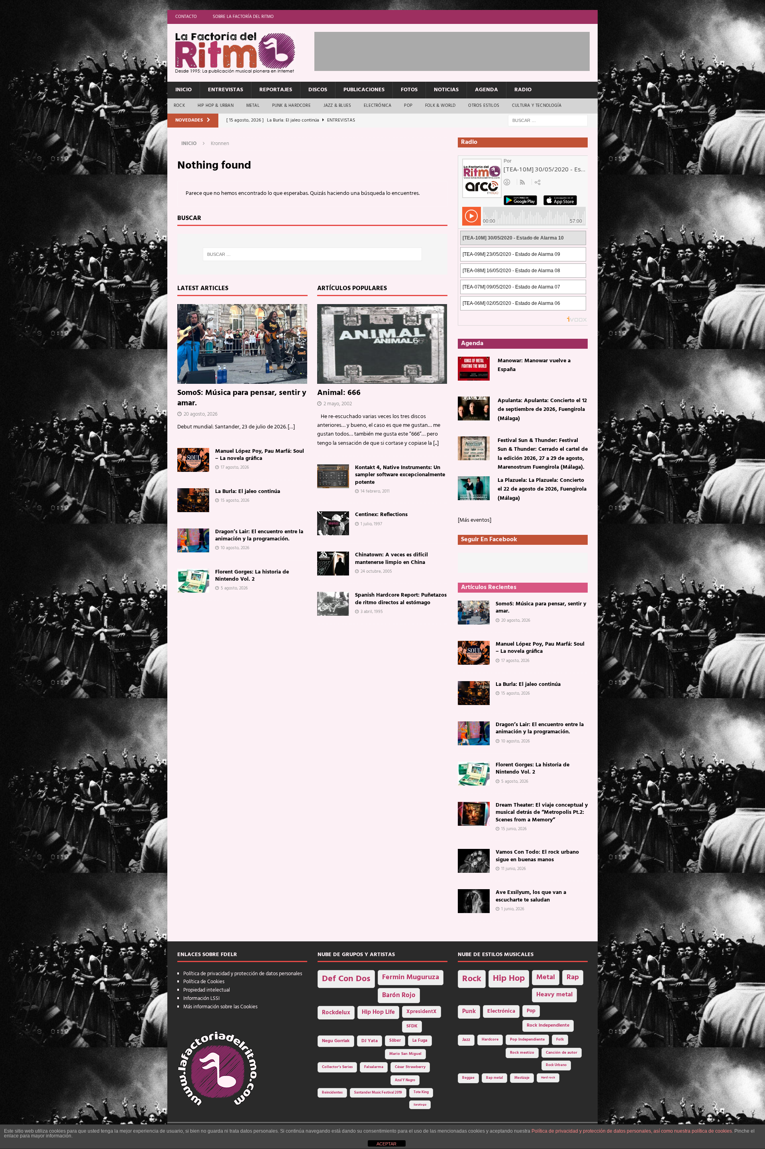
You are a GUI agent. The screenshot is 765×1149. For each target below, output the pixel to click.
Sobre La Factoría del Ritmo (243, 16)
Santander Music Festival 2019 (378, 1093)
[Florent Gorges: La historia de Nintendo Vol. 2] (193, 581)
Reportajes (275, 89)
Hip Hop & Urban (215, 105)
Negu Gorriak (336, 1041)
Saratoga (420, 1104)
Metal (252, 105)
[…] (291, 427)
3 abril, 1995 (372, 611)
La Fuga (420, 1040)
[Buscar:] (548, 120)
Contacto (186, 16)
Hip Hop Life (378, 1012)
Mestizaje (522, 1078)
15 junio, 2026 (514, 829)
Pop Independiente (527, 1040)
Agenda (486, 89)
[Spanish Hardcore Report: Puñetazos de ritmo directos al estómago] (333, 604)
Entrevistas (225, 89)
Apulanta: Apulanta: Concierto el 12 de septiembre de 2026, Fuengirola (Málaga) (542, 409)
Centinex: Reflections (381, 514)
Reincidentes (332, 1093)
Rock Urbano (556, 1065)
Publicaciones (363, 89)
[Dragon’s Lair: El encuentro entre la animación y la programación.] (193, 540)
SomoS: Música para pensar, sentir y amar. (241, 398)
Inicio (183, 89)
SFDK (412, 1026)
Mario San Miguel (405, 1054)
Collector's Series (337, 1067)
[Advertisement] (459, 50)
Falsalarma (373, 1067)
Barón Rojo (399, 995)
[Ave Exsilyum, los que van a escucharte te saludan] (474, 901)
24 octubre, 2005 (376, 571)
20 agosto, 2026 (201, 414)
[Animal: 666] (382, 344)
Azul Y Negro (405, 1080)
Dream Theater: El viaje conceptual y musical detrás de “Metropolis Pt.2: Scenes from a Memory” (542, 812)
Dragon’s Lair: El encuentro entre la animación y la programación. (259, 535)
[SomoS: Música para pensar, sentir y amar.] (242, 344)
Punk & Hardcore (291, 105)
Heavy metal (554, 995)
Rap (573, 977)
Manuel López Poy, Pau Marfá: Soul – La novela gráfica (259, 455)
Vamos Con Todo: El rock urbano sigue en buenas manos (537, 856)
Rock (179, 105)
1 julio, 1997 (371, 524)
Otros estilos (483, 105)
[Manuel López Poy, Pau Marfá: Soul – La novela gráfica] (193, 460)
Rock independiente (548, 1025)
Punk (469, 1011)
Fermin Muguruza (410, 977)
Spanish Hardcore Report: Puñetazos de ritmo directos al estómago (401, 599)
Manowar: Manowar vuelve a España (534, 365)
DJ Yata (369, 1041)
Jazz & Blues (337, 105)
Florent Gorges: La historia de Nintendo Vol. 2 (252, 576)
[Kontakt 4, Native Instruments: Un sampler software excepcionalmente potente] (333, 476)
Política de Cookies (203, 982)
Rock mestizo (522, 1053)
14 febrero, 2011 (375, 491)
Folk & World (440, 105)
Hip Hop (509, 979)
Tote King (421, 1092)
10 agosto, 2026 (235, 548)
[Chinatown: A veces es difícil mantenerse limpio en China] (333, 563)
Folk (560, 1040)
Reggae (468, 1078)
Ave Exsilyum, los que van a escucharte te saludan (531, 896)
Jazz (466, 1039)
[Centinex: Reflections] (333, 523)
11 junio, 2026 (513, 868)
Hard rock (548, 1077)
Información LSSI (201, 998)
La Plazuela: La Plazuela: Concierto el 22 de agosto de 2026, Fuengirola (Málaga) (542, 489)
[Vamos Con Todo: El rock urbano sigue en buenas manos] (474, 861)
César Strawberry (410, 1067)
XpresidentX (421, 1012)
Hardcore (490, 1039)
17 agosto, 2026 (235, 467)
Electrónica (377, 105)
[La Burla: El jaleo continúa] (193, 500)
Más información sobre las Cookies (220, 1007)
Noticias (446, 89)
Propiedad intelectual (206, 990)
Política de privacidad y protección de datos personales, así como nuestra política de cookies (632, 1131)
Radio (523, 89)
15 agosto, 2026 (235, 500)
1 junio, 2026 (512, 909)
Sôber (395, 1040)
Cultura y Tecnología (536, 105)
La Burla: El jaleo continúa (247, 491)
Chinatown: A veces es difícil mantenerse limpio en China (391, 558)
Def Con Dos (346, 979)
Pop (408, 105)
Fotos (409, 89)
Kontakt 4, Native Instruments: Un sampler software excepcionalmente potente (400, 475)
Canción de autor (561, 1053)
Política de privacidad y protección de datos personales (242, 974)
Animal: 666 (339, 393)
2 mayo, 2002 (338, 404)
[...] (436, 443)
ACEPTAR (386, 1143)
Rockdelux (336, 1012)
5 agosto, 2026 (234, 588)
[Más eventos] (474, 520)
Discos (317, 89)
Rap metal (494, 1078)
